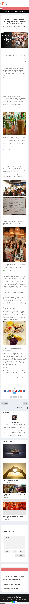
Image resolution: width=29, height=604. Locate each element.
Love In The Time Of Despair (10, 480)
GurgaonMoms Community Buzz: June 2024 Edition (13, 589)
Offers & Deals (17, 11)
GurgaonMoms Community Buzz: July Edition (13, 576)
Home (4, 599)
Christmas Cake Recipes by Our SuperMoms (14, 459)
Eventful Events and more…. (9, 573)
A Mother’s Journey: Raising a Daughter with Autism (13, 585)
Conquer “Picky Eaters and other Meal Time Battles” (14, 495)
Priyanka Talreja (11, 26)
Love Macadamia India (8, 71)
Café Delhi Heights (10, 73)
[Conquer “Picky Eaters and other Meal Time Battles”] (14, 488)
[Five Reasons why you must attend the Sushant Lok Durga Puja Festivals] (14, 507)
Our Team (24, 599)
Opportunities (9, 599)
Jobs (12, 11)
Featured (7, 28)
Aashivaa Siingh (11, 377)
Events (24, 26)
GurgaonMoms (10, 596)
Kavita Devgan (13, 166)
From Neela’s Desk (17, 599)
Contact (23, 11)
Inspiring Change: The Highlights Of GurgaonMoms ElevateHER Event (11, 580)
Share (17, 601)
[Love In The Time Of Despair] (14, 471)
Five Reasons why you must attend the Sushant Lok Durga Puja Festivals (13, 517)
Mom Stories (7, 11)
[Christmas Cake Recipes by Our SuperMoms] (14, 451)
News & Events (12, 28)
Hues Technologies (17, 597)
